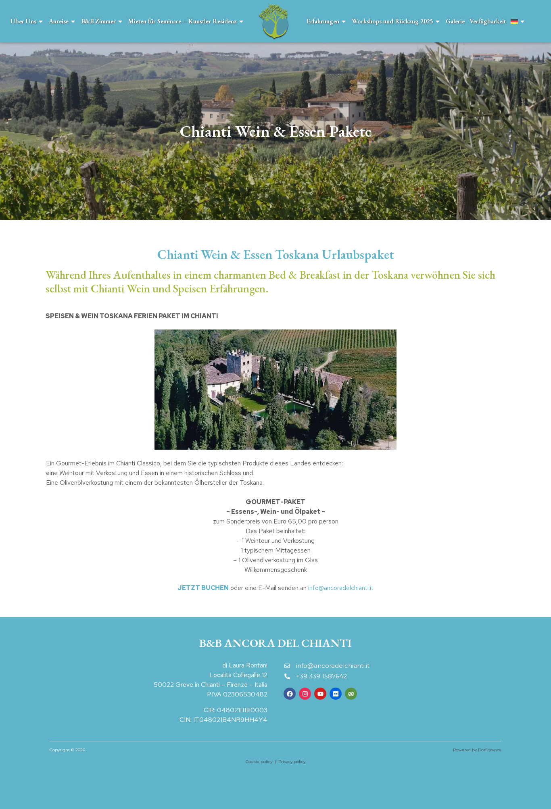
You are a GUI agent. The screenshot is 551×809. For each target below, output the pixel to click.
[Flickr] (336, 694)
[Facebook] (290, 694)
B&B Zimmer (98, 21)
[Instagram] (305, 694)
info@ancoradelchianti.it (341, 588)
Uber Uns (23, 21)
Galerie (455, 21)
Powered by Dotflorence (477, 750)
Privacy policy (291, 761)
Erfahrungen (323, 21)
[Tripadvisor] (351, 694)
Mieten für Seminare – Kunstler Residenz (182, 21)
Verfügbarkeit (488, 21)
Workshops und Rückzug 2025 (392, 21)
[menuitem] (518, 21)
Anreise (59, 21)
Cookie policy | (262, 761)
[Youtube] (320, 694)
